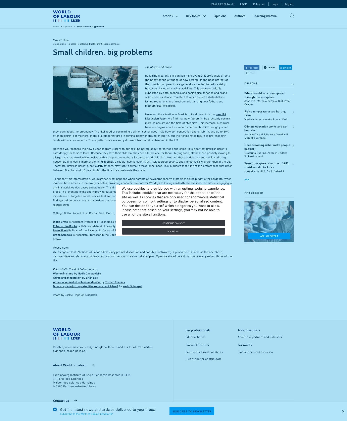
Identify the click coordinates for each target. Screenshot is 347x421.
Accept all (173, 231)
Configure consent (173, 223)
